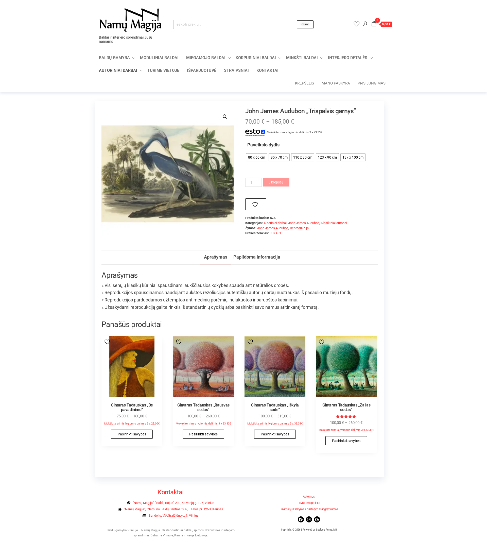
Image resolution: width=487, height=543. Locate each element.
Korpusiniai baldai (256, 57)
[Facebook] (301, 519)
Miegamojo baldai (205, 57)
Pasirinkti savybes (132, 434)
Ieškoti (305, 24)
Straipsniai (236, 70)
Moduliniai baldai (159, 57)
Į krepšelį (276, 182)
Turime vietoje (163, 70)
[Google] (317, 519)
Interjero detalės (347, 57)
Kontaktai (267, 70)
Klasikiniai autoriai (334, 223)
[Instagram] (309, 519)
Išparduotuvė (201, 70)
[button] (225, 116)
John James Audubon (303, 223)
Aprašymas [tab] (215, 257)
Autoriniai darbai (118, 70)
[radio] (256, 157)
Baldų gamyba (114, 57)
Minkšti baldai (302, 57)
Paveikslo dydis (263, 144)
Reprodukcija (299, 228)
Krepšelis (304, 83)
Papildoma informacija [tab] (256, 257)
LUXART (276, 233)
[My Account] (365, 24)
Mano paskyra (336, 83)
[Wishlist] (356, 24)
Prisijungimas (372, 83)
